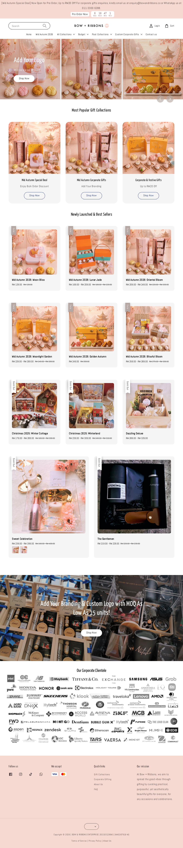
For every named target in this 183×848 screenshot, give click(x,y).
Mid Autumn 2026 (44, 34)
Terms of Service (79, 840)
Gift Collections (102, 774)
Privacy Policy (95, 840)
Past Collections (100, 34)
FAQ (96, 789)
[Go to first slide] (170, 99)
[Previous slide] (160, 99)
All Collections (64, 34)
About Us (98, 784)
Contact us (151, 34)
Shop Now (24, 78)
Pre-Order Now (80, 14)
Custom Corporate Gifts (127, 34)
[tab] (90, 96)
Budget (81, 34)
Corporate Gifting (102, 779)
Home (29, 34)
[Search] (44, 25)
